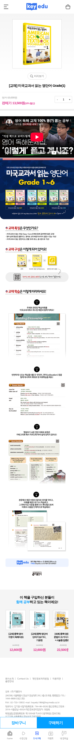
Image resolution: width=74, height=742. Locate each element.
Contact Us (23, 679)
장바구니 (18, 723)
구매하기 (55, 723)
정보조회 (56, 714)
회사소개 (9, 679)
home (10, 738)
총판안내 (9, 681)
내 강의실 (64, 738)
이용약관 (57, 679)
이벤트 (51, 738)
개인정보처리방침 (40, 679)
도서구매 (37, 738)
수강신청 (23, 738)
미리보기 (39, 76)
